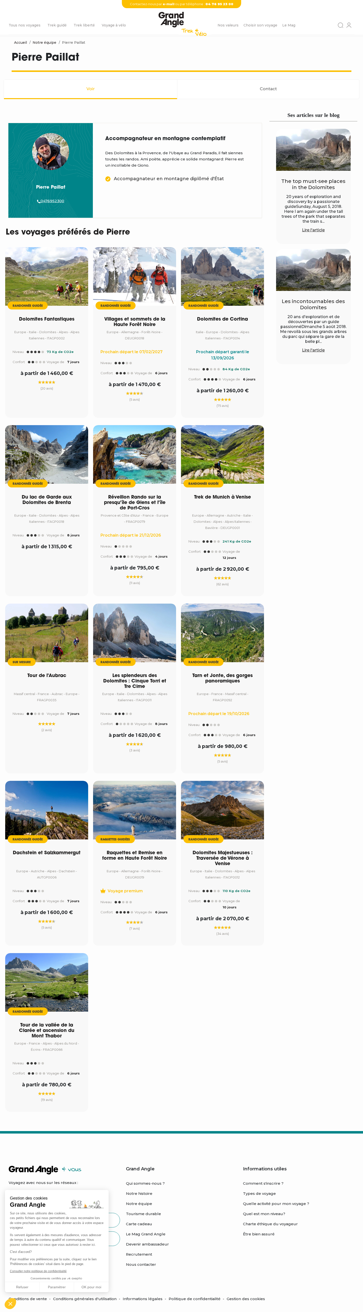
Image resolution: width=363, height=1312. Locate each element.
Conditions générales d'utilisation (85, 1298)
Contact (268, 88)
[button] (10, 1304)
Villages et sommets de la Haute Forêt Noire (134, 322)
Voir (90, 88)
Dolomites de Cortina (222, 319)
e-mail (168, 4)
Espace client (349, 25)
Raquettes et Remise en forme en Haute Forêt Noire (134, 856)
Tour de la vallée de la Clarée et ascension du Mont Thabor (46, 1031)
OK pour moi (91, 1287)
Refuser (22, 1287)
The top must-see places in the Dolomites (313, 184)
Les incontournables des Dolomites (313, 304)
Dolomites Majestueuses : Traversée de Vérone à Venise (223, 858)
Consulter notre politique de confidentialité (38, 1271)
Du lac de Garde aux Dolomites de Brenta (47, 500)
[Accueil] (182, 26)
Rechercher (340, 25)
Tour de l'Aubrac (46, 676)
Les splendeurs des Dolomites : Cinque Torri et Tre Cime (134, 681)
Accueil (20, 42)
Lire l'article (313, 230)
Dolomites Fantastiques (46, 319)
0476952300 (52, 200)
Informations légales (142, 1298)
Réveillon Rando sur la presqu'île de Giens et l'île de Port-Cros (134, 503)
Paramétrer (57, 1287)
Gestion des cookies (246, 1298)
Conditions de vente (28, 1298)
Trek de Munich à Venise (222, 497)
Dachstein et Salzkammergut (47, 853)
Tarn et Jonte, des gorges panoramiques (222, 679)
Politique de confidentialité (195, 1298)
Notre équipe (44, 42)
